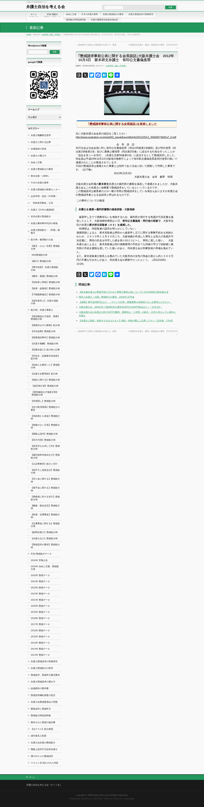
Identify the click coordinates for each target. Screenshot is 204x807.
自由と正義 (36, 162)
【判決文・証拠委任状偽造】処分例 (45, 357)
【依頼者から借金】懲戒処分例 (45, 417)
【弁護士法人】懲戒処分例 (44, 538)
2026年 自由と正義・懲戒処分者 (45, 567)
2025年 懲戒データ (40, 575)
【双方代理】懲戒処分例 (43, 440)
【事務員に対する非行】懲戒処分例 (45, 498)
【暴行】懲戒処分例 (41, 261)
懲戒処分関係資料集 (41, 715)
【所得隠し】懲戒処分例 (43, 401)
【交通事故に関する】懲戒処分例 (45, 524)
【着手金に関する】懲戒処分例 (45, 489)
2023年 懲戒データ (40, 587)
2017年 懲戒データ (40, 624)
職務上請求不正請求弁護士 (44, 749)
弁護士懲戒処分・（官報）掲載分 (45, 231)
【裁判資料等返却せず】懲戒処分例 (45, 456)
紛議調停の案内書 (40, 688)
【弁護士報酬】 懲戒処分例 (44, 343)
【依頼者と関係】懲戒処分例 (45, 282)
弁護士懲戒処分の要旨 (42, 169)
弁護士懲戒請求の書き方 (43, 681)
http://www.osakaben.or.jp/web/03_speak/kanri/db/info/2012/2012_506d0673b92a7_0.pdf (126, 137)
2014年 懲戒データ (40, 642)
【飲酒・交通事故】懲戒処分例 (45, 515)
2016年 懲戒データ (40, 630)
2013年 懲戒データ (40, 649)
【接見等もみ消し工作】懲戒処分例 (45, 447)
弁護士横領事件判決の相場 (44, 223)
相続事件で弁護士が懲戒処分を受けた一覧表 (96, 45)
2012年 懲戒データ (40, 655)
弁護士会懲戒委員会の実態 (44, 702)
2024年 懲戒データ (40, 581)
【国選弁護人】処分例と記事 (45, 349)
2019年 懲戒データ (40, 612)
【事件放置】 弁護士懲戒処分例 (44, 268)
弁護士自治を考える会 (45, 6)
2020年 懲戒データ (40, 606)
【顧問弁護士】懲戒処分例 (44, 532)
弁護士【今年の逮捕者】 (43, 209)
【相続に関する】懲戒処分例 (45, 379)
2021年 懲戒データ (40, 600)
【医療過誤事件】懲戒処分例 (45, 337)
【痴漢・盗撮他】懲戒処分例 (45, 288)
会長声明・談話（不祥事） (51, 34)
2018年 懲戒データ (40, 618)
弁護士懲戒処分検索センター (45, 189)
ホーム (32, 777)
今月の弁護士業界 (40, 182)
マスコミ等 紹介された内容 (44, 763)
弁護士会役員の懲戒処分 (43, 742)
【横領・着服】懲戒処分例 (44, 276)
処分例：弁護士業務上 (42, 310)
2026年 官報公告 (39, 560)
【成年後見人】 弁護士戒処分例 (44, 302)
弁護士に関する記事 (41, 142)
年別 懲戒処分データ (41, 553)
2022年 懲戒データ (40, 593)
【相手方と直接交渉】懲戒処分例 (45, 471)
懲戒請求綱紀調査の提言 (43, 695)
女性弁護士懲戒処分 (41, 216)
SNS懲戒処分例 (39, 255)
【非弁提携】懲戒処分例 (43, 331)
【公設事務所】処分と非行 (44, 464)
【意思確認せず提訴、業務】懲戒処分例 (45, 317)
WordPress (86, 799)
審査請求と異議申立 (41, 708)
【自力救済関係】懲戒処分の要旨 (45, 408)
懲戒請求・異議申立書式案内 (45, 675)
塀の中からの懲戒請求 (42, 756)
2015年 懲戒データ (40, 636)
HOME (28, 34)
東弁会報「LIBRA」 (41, 176)
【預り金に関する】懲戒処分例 (45, 480)
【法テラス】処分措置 (42, 729)
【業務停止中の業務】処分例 (45, 325)
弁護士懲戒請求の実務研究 (44, 661)
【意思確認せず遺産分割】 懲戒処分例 (45, 393)
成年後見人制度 (38, 735)
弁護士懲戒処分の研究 (42, 668)
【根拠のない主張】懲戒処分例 (45, 426)
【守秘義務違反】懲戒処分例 (45, 294)
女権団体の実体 (38, 149)
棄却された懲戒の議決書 (43, 722)
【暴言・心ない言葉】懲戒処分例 (45, 247)
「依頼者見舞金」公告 (42, 203)
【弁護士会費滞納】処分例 (44, 373)
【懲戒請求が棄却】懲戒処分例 (45, 545)
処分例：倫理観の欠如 (42, 239)
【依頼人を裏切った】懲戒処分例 (45, 366)
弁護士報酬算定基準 (41, 135)
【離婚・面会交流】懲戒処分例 (45, 507)
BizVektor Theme (102, 799)
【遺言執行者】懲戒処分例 (45, 386)
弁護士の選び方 (38, 155)
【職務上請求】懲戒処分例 (44, 434)
